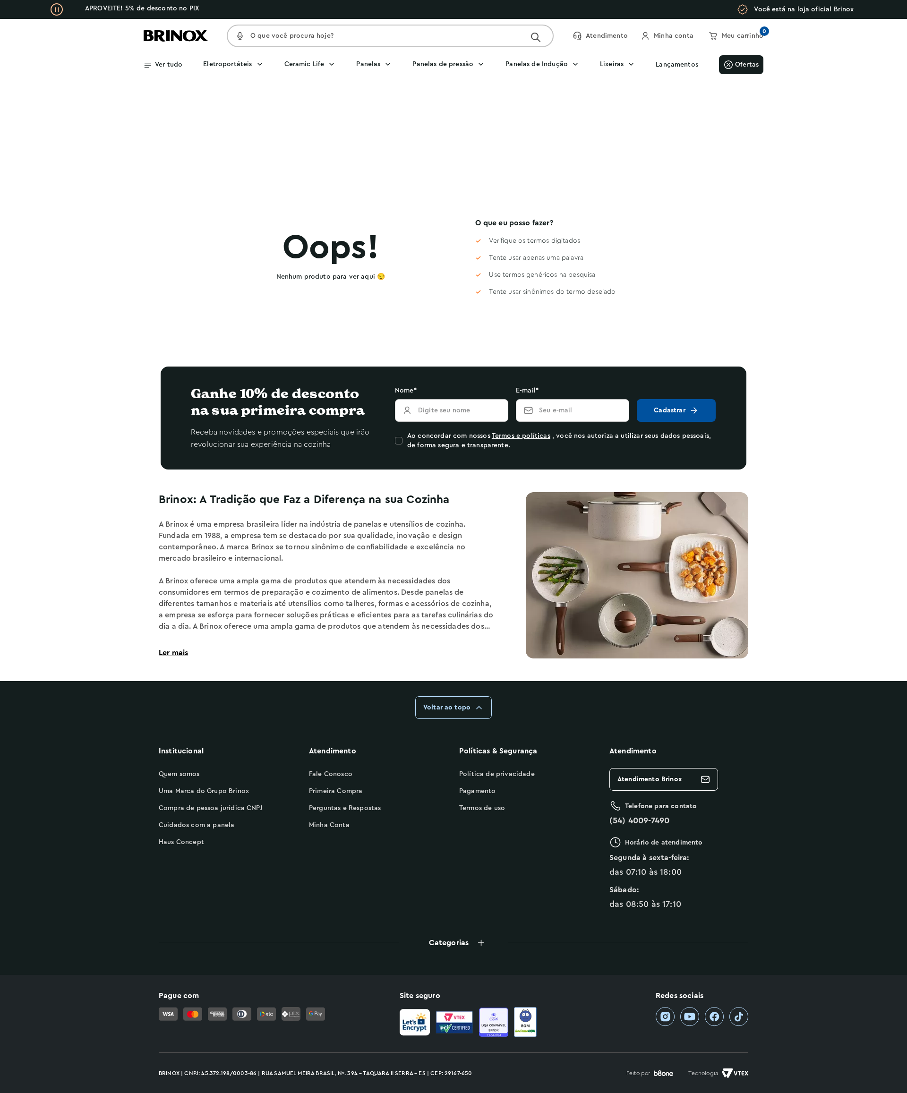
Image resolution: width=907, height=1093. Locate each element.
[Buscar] (535, 37)
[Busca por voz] (240, 36)
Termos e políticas (521, 436)
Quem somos (179, 774)
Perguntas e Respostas (345, 808)
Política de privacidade (497, 774)
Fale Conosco (330, 774)
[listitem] (665, 1016)
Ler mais (173, 653)
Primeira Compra (335, 791)
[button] (453, 942)
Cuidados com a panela (196, 825)
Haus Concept (181, 842)
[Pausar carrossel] (56, 9)
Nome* (406, 390)
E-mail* (527, 390)
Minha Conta (329, 825)
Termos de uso (482, 808)
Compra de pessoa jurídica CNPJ (210, 808)
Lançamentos (677, 64)
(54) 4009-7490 (639, 820)
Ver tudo (168, 64)
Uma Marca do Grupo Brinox (204, 791)
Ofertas (747, 64)
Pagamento (477, 791)
